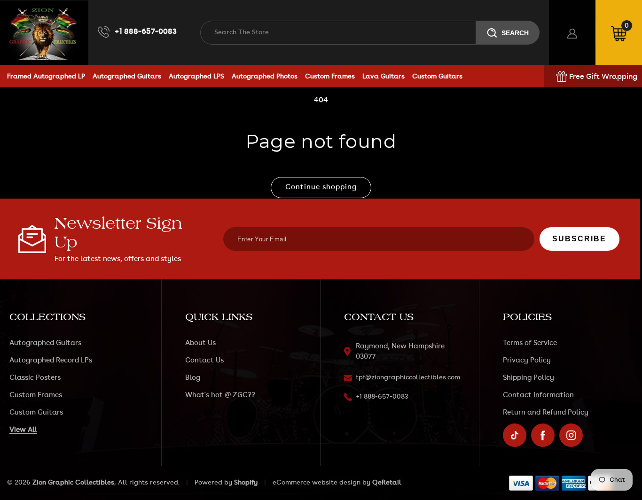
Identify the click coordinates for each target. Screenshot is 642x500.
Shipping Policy (528, 377)
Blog (192, 377)
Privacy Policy (527, 360)
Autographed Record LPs (50, 360)
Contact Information (538, 395)
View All (23, 429)
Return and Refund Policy (545, 412)
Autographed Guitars (45, 342)
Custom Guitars (36, 412)
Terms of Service (530, 342)
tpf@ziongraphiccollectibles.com (408, 377)
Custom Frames (35, 395)
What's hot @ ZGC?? (220, 395)
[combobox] (338, 33)
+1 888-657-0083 (146, 31)
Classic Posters (35, 377)
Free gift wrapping (603, 76)
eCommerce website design (316, 482)
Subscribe (579, 239)
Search (515, 33)
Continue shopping (321, 187)
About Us (200, 342)
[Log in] (572, 33)
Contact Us (204, 360)
